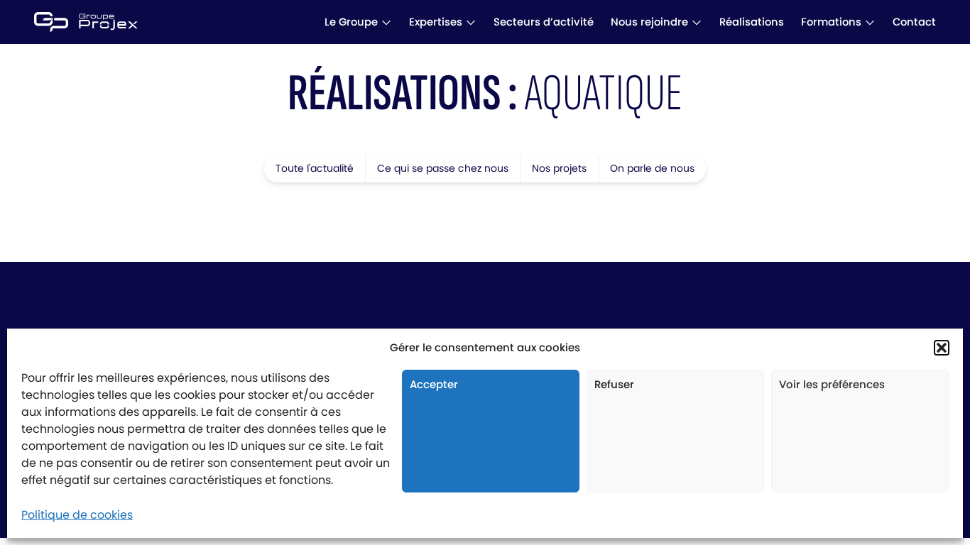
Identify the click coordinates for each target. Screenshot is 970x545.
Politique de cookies (77, 515)
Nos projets (559, 168)
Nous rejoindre (649, 21)
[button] (941, 348)
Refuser (614, 384)
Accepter (434, 384)
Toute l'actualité (315, 168)
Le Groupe (351, 21)
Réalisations (751, 21)
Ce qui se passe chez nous (442, 168)
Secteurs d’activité (544, 21)
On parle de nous (652, 168)
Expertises (435, 21)
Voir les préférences (832, 384)
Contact (914, 21)
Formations (831, 21)
